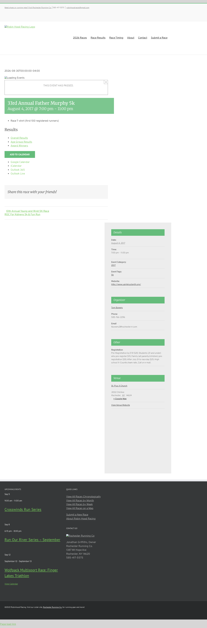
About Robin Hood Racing (81, 519)
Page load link (8, 624)
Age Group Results (21, 142)
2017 (113, 265)
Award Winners (19, 146)
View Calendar (11, 584)
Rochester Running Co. (52, 607)
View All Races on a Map (79, 508)
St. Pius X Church (119, 386)
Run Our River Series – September (32, 539)
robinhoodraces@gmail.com (77, 8)
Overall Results (19, 138)
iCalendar (16, 166)
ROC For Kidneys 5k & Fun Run (22, 214)
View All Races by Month (80, 500)
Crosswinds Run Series (23, 509)
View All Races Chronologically (83, 497)
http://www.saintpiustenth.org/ (126, 284)
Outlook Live (18, 173)
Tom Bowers (117, 307)
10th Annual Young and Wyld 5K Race (27, 211)
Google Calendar (20, 162)
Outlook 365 (18, 170)
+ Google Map (120, 399)
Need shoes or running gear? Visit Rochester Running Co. (28, 8)
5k (112, 275)
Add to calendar (20, 154)
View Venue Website (120, 405)
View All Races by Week (79, 504)
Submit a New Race (77, 515)
